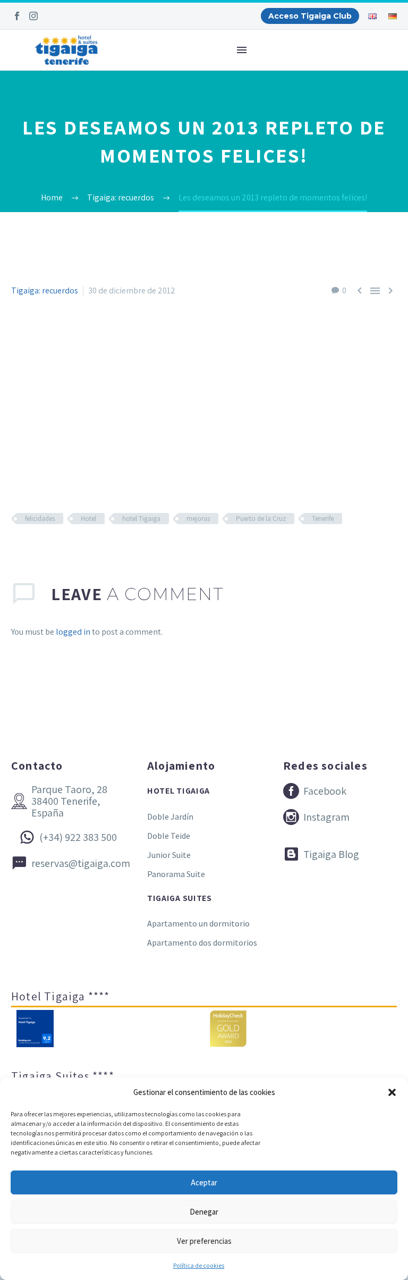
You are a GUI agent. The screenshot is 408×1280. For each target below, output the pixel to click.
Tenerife (323, 518)
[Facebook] (17, 16)
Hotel (88, 518)
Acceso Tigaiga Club (310, 16)
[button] (392, 1092)
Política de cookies (198, 1265)
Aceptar (204, 1182)
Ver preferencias (204, 1241)
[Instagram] (33, 16)
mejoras (198, 518)
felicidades (40, 518)
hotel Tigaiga (141, 518)
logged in (73, 631)
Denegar (204, 1212)
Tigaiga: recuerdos (44, 290)
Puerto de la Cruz (261, 518)
